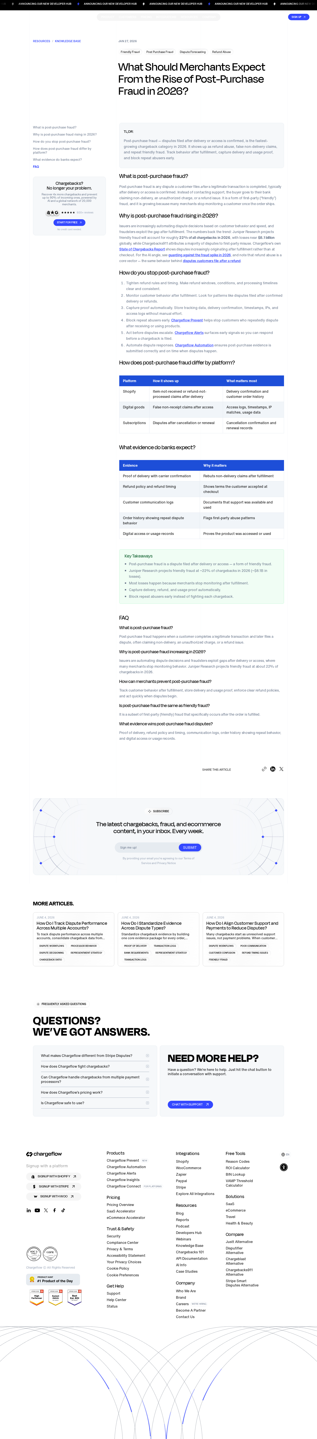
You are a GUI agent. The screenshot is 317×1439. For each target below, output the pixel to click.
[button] (285, 1154)
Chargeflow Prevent (187, 320)
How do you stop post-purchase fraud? (62, 141)
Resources (41, 41)
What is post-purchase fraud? (55, 127)
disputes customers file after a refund (212, 260)
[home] (24, 17)
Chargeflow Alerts (189, 332)
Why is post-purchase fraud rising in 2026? (65, 134)
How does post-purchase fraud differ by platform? (62, 150)
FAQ (36, 166)
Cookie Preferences (123, 1275)
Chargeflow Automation (194, 345)
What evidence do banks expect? (57, 159)
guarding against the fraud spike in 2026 (199, 255)
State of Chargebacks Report (142, 249)
